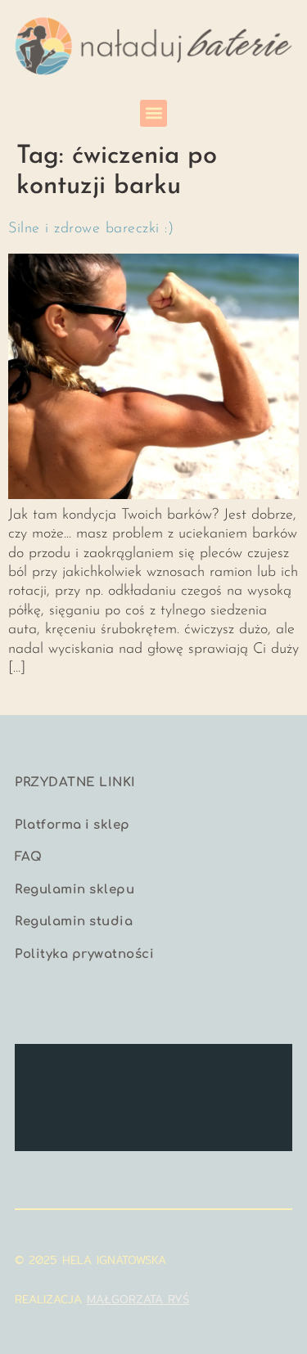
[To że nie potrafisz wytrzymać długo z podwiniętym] (260, 1115)
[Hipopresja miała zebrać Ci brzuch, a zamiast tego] (46, 1071)
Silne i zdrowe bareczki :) (91, 229)
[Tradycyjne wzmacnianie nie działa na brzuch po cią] (189, 1071)
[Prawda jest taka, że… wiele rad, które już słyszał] (117, 1071)
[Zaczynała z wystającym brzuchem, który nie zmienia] (260, 1071)
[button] (153, 113)
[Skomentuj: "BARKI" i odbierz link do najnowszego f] (117, 1115)
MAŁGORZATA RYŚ (138, 1299)
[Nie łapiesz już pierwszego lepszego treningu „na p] (46, 1115)
